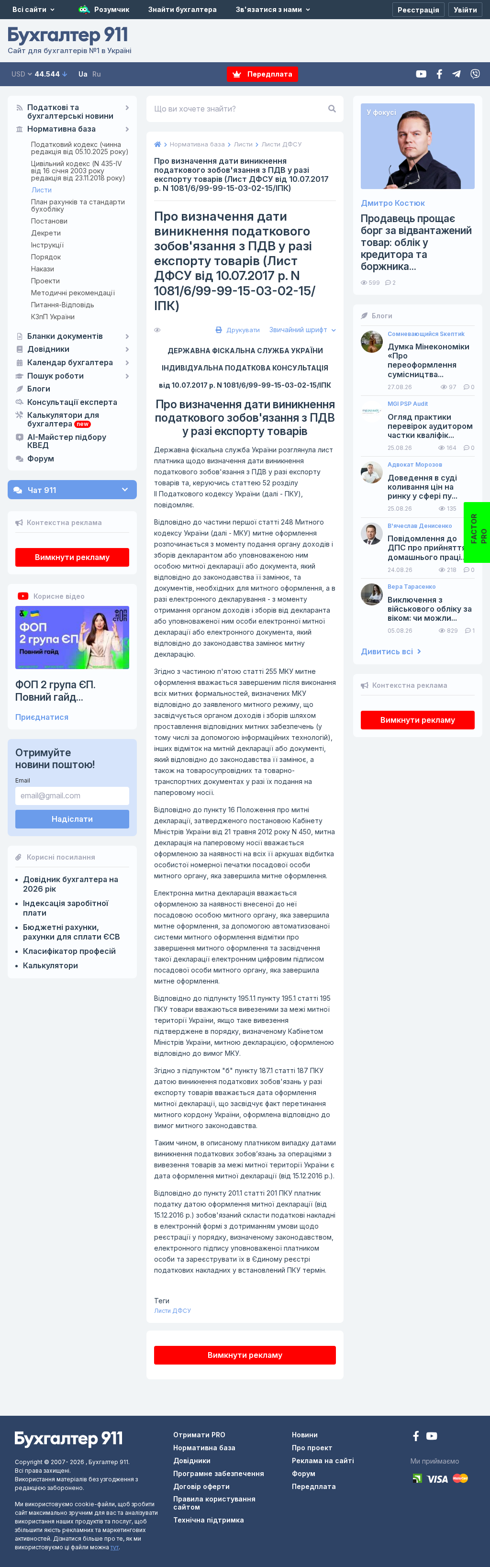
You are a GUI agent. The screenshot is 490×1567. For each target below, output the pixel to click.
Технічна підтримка (208, 1520)
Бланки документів (65, 336)
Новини (305, 1435)
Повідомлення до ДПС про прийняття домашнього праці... (427, 547)
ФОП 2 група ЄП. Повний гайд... (55, 691)
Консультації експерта (72, 402)
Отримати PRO (199, 1435)
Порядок (46, 257)
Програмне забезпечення (218, 1473)
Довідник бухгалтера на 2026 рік (70, 884)
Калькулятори (50, 965)
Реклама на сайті (323, 1460)
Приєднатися (41, 717)
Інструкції (47, 245)
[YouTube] (431, 1437)
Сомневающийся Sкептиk (426, 334)
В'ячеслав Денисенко (420, 526)
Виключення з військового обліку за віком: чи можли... (430, 609)
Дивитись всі (388, 651)
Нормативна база (61, 129)
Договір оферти (201, 1486)
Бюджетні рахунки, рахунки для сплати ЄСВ (71, 931)
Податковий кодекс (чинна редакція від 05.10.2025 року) (80, 148)
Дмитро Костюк (393, 203)
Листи (42, 190)
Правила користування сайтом (214, 1503)
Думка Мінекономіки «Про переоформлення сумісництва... (428, 360)
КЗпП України (53, 317)
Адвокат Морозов (415, 464)
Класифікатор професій (69, 951)
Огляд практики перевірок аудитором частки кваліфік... (430, 426)
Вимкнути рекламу (72, 557)
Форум (40, 459)
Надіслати (72, 819)
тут (115, 1547)
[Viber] (475, 74)
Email (22, 780)
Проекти (45, 281)
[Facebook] (439, 74)
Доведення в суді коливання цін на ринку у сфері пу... (422, 487)
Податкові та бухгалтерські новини (70, 112)
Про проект (312, 1448)
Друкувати (242, 330)
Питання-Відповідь (62, 305)
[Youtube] (421, 74)
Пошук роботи (55, 376)
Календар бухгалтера (70, 362)
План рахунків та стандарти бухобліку (78, 205)
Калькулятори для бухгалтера (63, 419)
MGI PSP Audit (408, 404)
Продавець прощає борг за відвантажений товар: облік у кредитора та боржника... (416, 243)
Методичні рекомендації (73, 293)
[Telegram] (456, 74)
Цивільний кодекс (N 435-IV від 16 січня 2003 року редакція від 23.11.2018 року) (78, 170)
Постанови (49, 221)
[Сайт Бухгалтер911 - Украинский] (68, 1439)
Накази (42, 269)
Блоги (38, 389)
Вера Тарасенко (412, 586)
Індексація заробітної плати (65, 908)
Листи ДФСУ (172, 1310)
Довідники (48, 349)
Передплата (269, 74)
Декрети (46, 233)
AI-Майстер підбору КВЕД (66, 441)
